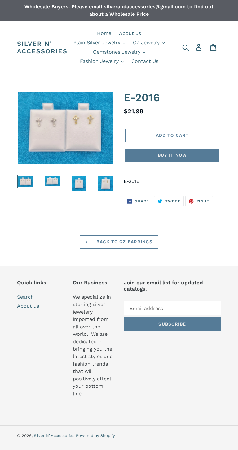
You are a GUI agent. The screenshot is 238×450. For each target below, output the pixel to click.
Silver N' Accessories (42, 47)
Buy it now (172, 155)
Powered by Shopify (95, 435)
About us (28, 306)
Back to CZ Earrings (123, 241)
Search (25, 297)
